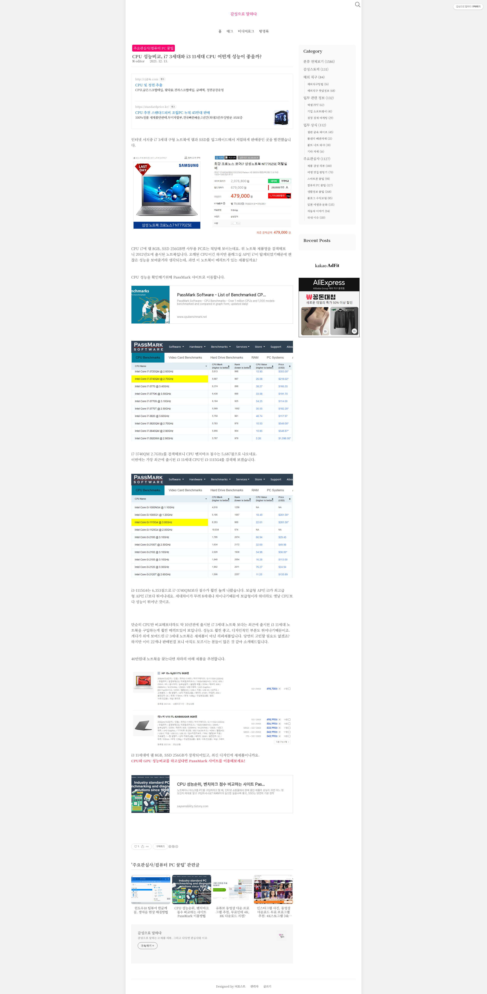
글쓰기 (267, 986)
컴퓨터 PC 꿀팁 (320, 185)
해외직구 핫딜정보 (321, 90)
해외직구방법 (318, 84)
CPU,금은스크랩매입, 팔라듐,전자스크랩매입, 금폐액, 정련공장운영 (179, 90)
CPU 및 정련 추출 (148, 85)
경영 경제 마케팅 (320, 118)
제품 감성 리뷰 (319, 166)
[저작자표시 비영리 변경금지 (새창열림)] (173, 846)
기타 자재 (315, 151)
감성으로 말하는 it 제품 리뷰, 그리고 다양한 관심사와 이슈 (172, 938)
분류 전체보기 (319, 61)
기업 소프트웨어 (319, 111)
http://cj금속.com (146, 79)
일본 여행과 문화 (320, 204)
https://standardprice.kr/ (152, 106)
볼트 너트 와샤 (319, 145)
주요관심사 (316, 158)
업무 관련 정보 (318, 97)
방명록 (264, 31)
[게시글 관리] (147, 846)
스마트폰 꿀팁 (318, 179)
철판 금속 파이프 (320, 132)
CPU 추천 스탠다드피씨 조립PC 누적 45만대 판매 (172, 112)
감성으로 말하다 (243, 14)
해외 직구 (314, 77)
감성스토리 (316, 69)
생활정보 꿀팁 (319, 192)
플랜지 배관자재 (319, 138)
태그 (230, 31)
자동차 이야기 (318, 211)
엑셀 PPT (315, 105)
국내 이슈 (316, 217)
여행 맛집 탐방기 (320, 172)
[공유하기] (142, 846)
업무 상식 (314, 125)
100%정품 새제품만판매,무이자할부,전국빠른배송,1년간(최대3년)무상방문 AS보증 (189, 117)
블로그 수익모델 (320, 198)
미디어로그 (246, 31)
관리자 (254, 986)
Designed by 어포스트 (230, 986)
